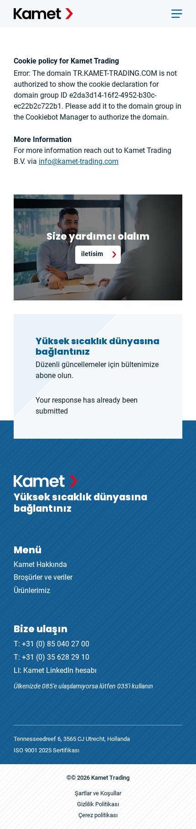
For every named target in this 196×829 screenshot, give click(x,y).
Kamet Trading (110, 777)
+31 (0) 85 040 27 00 (55, 644)
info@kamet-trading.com (79, 161)
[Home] (43, 13)
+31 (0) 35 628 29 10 (55, 657)
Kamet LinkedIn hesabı (60, 670)
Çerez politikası (98, 815)
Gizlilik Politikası (98, 804)
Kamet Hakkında (40, 564)
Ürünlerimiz (32, 590)
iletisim (92, 254)
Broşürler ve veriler (43, 577)
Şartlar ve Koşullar (98, 793)
